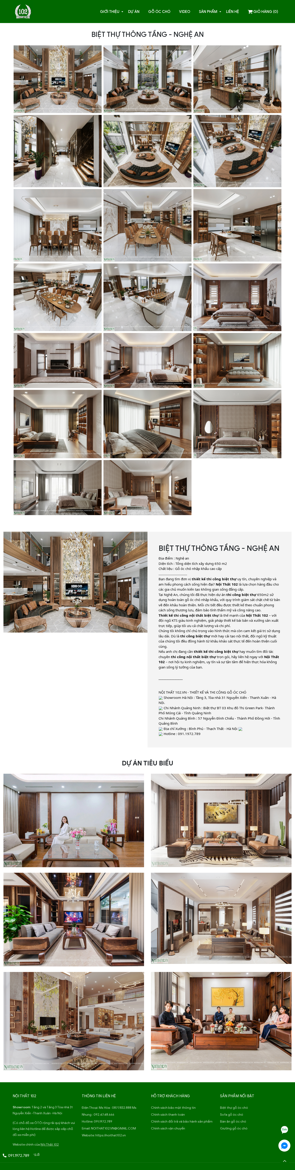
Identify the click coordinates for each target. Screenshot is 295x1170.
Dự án (133, 11)
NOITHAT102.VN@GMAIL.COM (113, 1128)
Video (184, 11)
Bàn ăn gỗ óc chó (233, 1121)
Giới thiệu (109, 11)
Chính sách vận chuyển (168, 1128)
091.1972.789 (103, 1121)
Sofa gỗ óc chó (231, 1115)
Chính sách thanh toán (168, 1115)
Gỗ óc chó (159, 11)
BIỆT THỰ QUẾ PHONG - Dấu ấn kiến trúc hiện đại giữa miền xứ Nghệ (221, 931)
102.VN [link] (181, 692)
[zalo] (284, 1129)
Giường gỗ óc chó (234, 1128)
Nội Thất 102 (50, 1145)
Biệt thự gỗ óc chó (234, 1108)
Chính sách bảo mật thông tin (173, 1108)
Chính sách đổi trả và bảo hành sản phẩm (181, 1121)
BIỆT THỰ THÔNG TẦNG (73, 1034)
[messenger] (284, 1145)
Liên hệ (232, 11)
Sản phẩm (208, 11)
